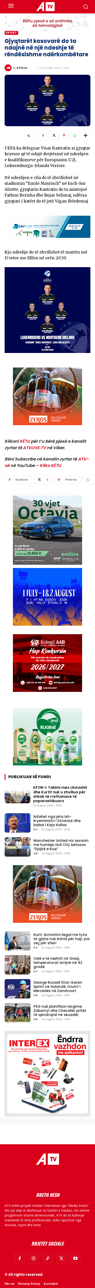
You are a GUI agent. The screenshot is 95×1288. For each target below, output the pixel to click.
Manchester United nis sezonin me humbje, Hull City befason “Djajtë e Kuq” (61, 844)
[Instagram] (33, 1258)
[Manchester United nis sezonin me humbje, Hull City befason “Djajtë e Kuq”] (17, 847)
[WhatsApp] (74, 135)
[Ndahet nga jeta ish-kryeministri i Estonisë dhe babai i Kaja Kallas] (17, 823)
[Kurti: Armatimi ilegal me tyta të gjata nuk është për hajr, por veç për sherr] (17, 941)
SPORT (11, 33)
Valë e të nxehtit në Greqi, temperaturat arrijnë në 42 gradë (57, 962)
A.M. (35, 853)
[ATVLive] (9, 67)
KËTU (25, 441)
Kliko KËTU (50, 465)
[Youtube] (75, 1258)
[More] (85, 135)
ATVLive (22, 67)
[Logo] (45, 6)
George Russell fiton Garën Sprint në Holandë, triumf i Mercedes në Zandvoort (57, 986)
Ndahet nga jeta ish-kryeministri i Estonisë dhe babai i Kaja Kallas (57, 820)
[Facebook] (43, 135)
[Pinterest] (64, 135)
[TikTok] (47, 1258)
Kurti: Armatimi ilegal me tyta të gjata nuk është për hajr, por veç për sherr (61, 938)
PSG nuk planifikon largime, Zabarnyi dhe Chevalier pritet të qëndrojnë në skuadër (59, 1010)
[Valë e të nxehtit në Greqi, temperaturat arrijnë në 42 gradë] (17, 964)
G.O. (35, 829)
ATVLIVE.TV (34, 448)
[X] (53, 135)
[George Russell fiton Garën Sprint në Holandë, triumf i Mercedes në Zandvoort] (17, 988)
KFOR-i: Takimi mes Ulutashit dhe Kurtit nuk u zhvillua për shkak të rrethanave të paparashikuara (60, 794)
